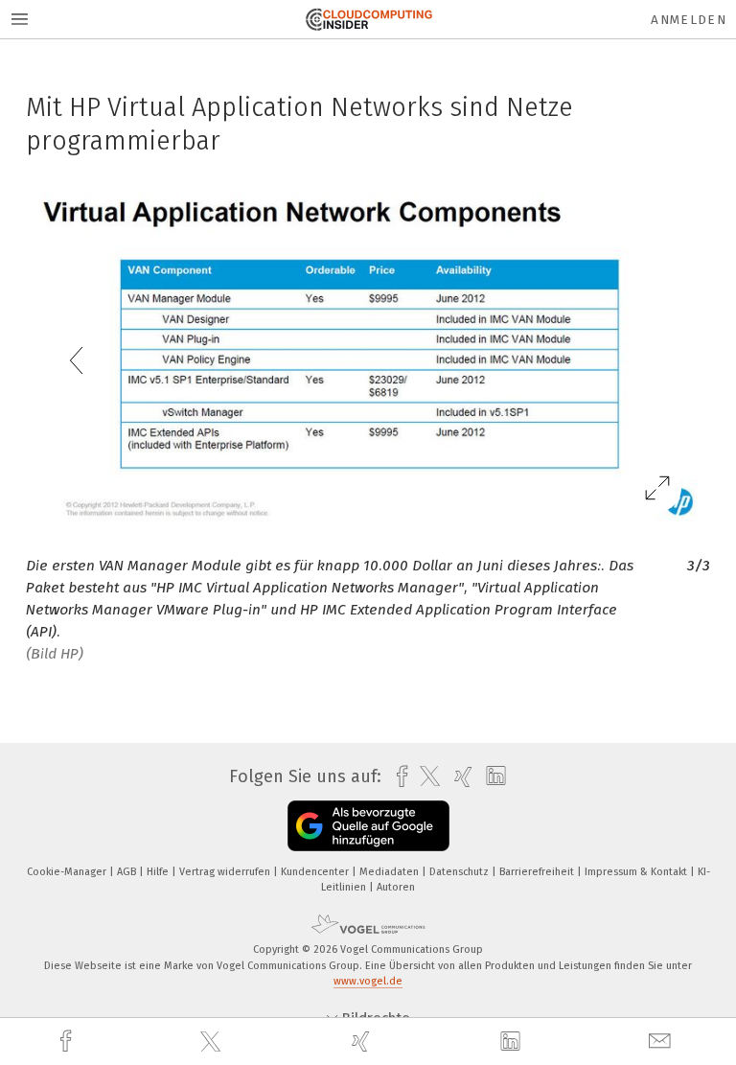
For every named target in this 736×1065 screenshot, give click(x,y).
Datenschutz (460, 872)
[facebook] (68, 1041)
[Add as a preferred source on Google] (368, 825)
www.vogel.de (368, 981)
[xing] (363, 1041)
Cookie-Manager (68, 872)
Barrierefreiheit (538, 872)
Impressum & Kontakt (637, 872)
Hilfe (159, 872)
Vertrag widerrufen (226, 872)
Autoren (396, 887)
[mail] (662, 1041)
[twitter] (212, 1042)
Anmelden (688, 20)
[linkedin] (512, 1042)
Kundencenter (316, 872)
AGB (128, 872)
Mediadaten (390, 872)
